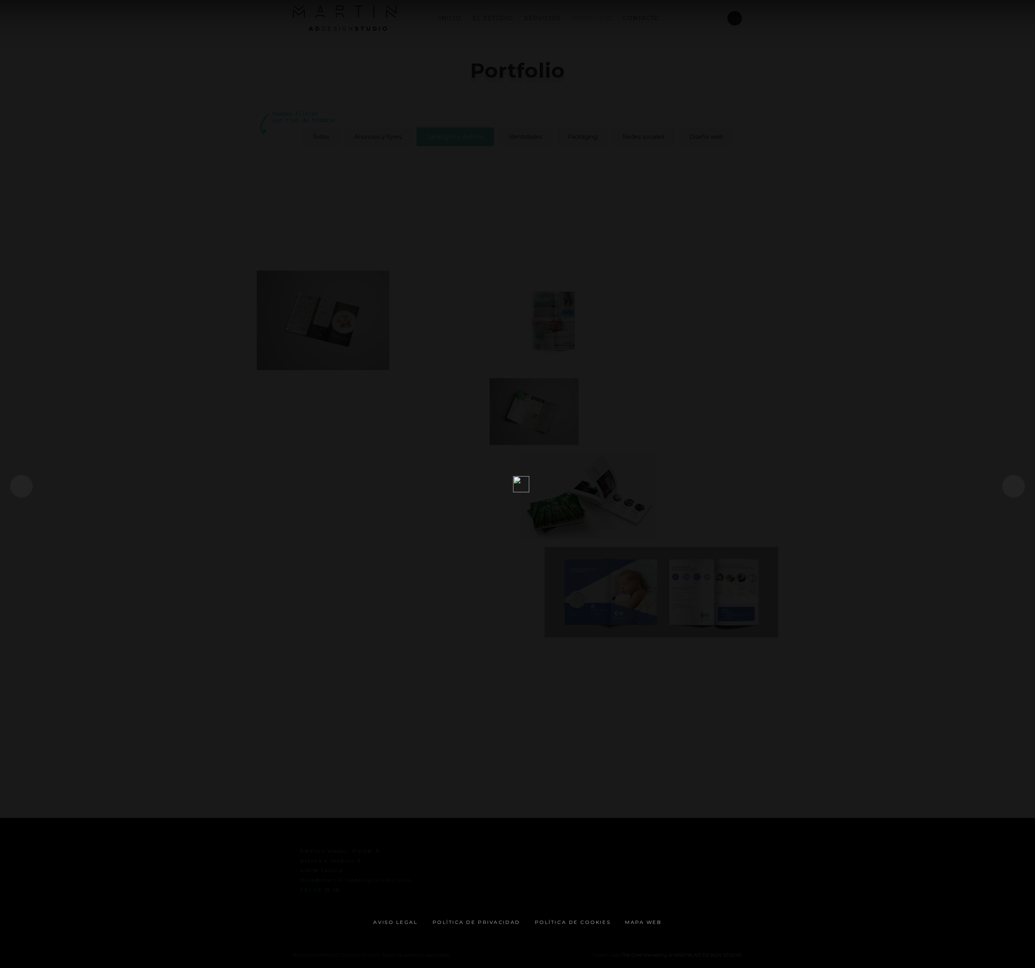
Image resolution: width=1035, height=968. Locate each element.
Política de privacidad (476, 922)
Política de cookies (572, 922)
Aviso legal (395, 922)
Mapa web (643, 922)
